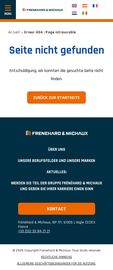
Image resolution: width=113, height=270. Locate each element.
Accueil (14, 32)
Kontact (56, 209)
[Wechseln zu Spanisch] (85, 6)
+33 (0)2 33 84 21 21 (34, 231)
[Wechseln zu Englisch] (74, 6)
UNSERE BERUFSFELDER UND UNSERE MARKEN (56, 160)
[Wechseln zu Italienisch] (85, 13)
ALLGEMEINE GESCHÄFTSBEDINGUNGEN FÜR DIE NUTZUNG (56, 264)
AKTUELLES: (57, 172)
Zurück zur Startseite (56, 98)
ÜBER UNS (56, 149)
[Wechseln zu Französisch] (95, 6)
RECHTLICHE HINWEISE (56, 257)
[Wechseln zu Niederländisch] (74, 13)
